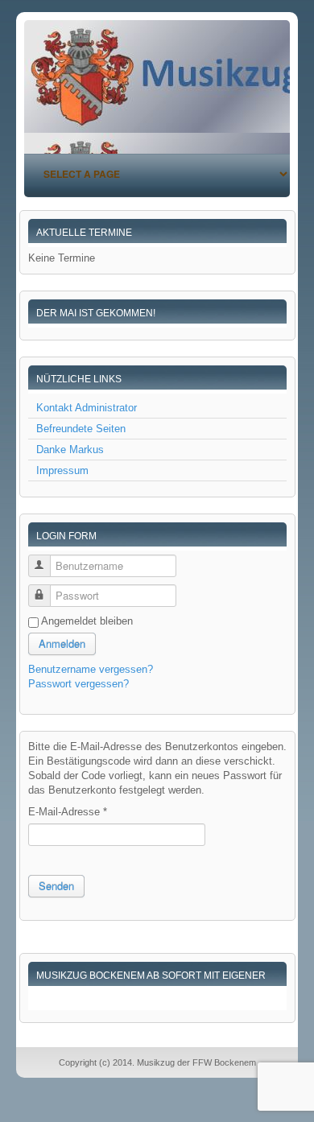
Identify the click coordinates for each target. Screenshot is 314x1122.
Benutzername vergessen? (90, 669)
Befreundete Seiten (81, 429)
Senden (56, 885)
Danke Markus (70, 449)
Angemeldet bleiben (87, 621)
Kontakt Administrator (86, 408)
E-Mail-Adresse (67, 812)
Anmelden (62, 643)
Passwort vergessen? (78, 684)
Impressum (62, 470)
